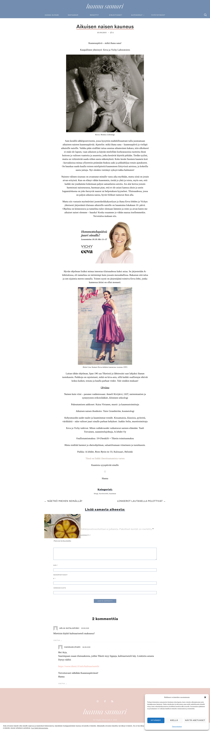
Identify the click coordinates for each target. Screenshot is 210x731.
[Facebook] (105, 701)
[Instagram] (97, 701)
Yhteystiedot (158, 15)
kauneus (112, 494)
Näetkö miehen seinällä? (63, 501)
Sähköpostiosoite (60, 576)
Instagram (73, 15)
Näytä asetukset (195, 720)
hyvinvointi (103, 494)
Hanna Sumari (52, 15)
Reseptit (94, 15)
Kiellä (174, 720)
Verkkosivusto (59, 588)
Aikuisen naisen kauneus (105, 27)
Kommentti (86, 535)
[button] (205, 697)
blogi (96, 494)
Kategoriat (137, 15)
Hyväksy (156, 720)
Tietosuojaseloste (177, 726)
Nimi (55, 565)
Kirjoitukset (115, 15)
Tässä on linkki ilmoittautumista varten (105, 458)
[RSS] (112, 701)
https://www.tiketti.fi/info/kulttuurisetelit (78, 666)
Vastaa (56, 640)
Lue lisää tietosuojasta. (39, 728)
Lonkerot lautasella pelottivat (141, 501)
